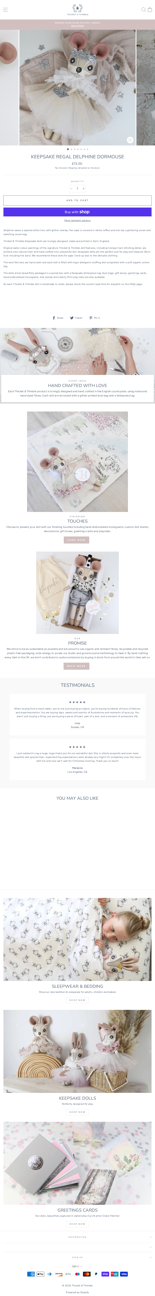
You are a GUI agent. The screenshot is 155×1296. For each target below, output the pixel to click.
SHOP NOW (76, 540)
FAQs (133, 284)
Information (77, 1237)
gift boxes (121, 273)
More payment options (77, 220)
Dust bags (108, 273)
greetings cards (137, 273)
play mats (78, 277)
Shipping (72, 168)
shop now (77, 1000)
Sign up (77, 1257)
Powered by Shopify (77, 1292)
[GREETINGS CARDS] (77, 1163)
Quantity (77, 181)
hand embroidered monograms (21, 277)
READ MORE (76, 666)
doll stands (46, 277)
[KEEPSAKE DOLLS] (77, 1051)
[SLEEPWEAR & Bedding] (77, 939)
